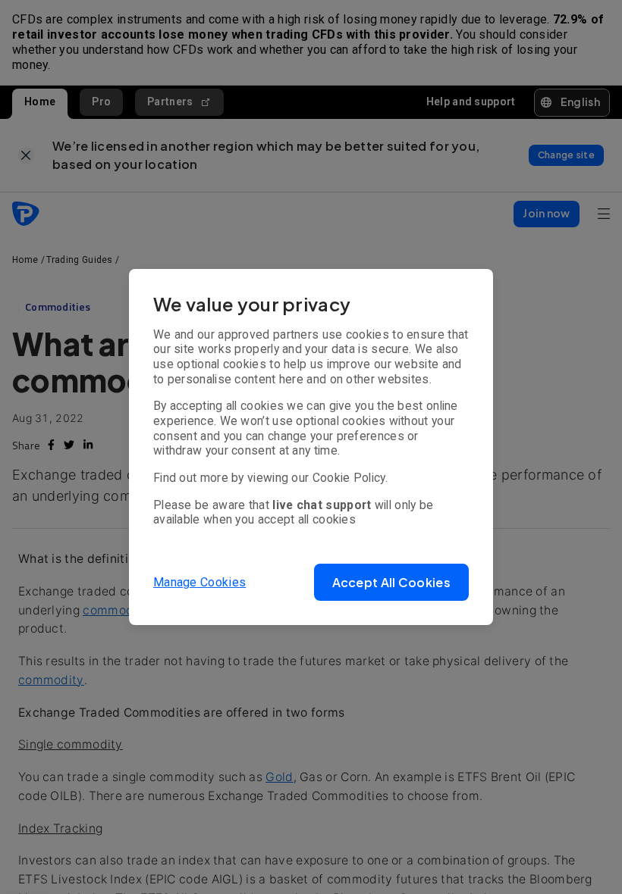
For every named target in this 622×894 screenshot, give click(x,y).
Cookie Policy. (350, 477)
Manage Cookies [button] (199, 582)
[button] (391, 582)
